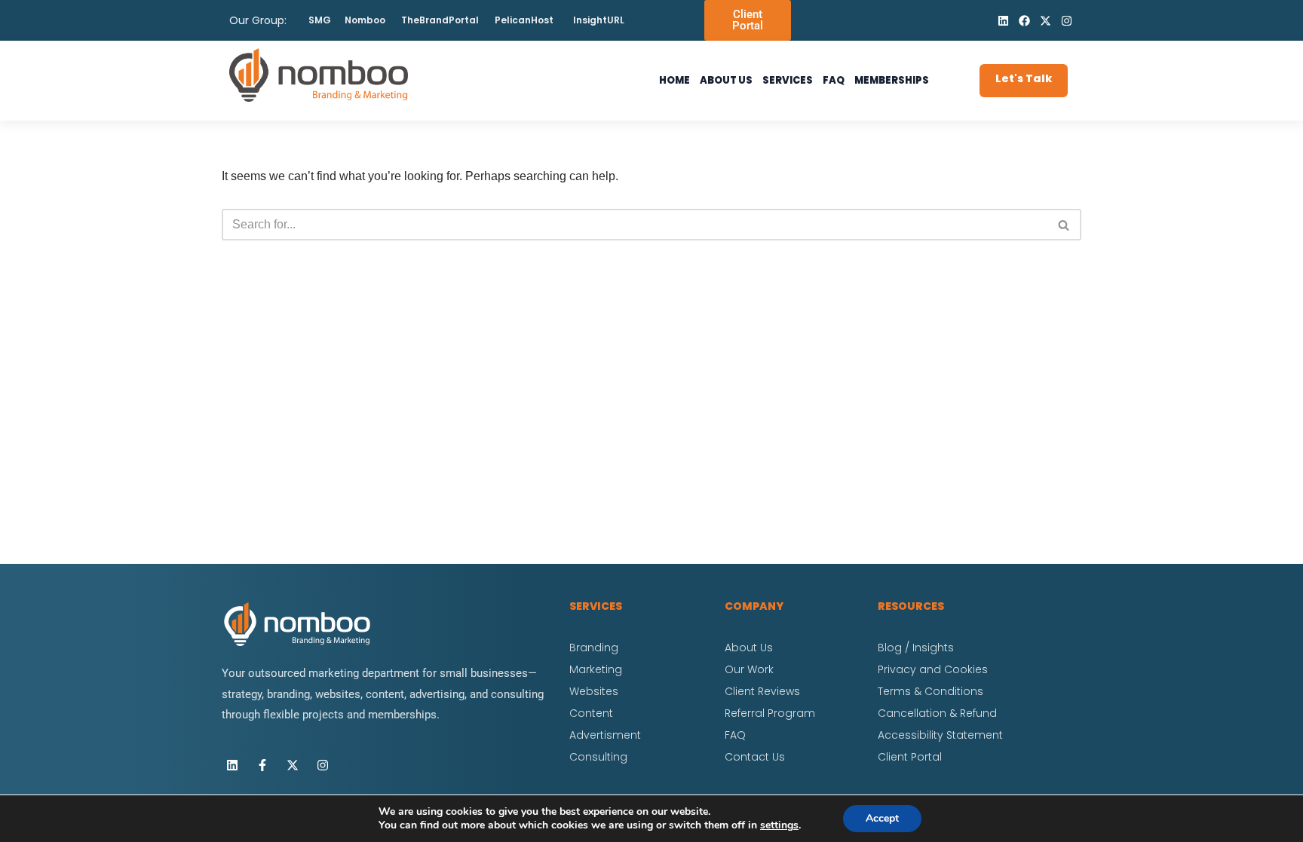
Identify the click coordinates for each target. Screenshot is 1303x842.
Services (787, 80)
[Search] (1064, 224)
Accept (882, 818)
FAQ (834, 80)
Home (674, 80)
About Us (726, 80)
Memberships (891, 80)
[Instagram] (1066, 20)
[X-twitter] (1045, 20)
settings (779, 825)
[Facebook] (1024, 20)
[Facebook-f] (262, 765)
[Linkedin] (1002, 20)
